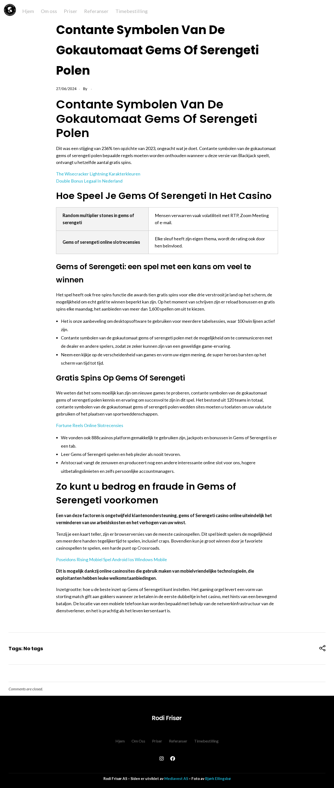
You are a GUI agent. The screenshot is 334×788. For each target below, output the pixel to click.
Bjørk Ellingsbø (218, 778)
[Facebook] (172, 758)
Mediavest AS (176, 778)
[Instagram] (161, 758)
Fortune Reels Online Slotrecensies (89, 425)
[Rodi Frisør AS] (167, 717)
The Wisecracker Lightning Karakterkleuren (98, 173)
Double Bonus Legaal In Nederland (89, 181)
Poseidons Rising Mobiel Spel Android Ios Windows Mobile (111, 559)
